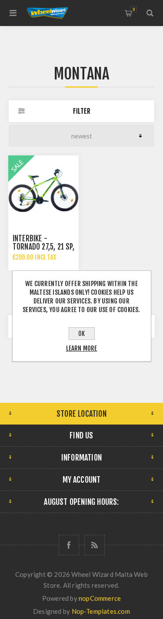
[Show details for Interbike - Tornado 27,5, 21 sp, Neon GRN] (43, 190)
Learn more (81, 348)
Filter (81, 111)
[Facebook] (69, 545)
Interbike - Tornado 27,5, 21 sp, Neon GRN (43, 247)
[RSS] (94, 545)
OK (81, 333)
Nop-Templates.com (101, 611)
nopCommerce (100, 598)
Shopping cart (134, 9)
